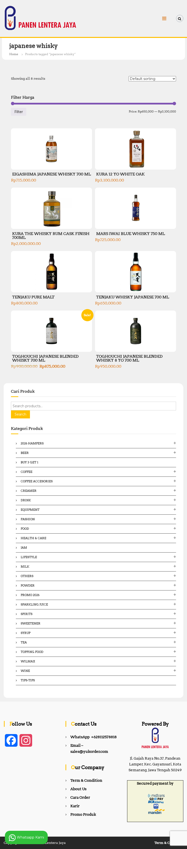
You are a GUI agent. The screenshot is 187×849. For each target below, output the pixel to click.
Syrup (25, 633)
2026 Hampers (32, 443)
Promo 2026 (30, 595)
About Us (78, 789)
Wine (25, 671)
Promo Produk (83, 814)
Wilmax (28, 661)
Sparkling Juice (34, 604)
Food (25, 528)
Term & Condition (86, 780)
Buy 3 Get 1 (29, 462)
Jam (24, 547)
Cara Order (80, 797)
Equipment (30, 509)
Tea (24, 642)
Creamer (29, 491)
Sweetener (30, 623)
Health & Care (33, 538)
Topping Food (32, 652)
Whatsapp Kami (30, 837)
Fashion (28, 519)
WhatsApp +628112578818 (93, 737)
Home (13, 54)
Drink (26, 500)
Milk (25, 566)
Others (27, 576)
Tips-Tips (28, 680)
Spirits (26, 614)
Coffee (26, 472)
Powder (28, 585)
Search (20, 414)
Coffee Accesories (37, 481)
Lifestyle (29, 557)
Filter (18, 112)
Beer (25, 453)
